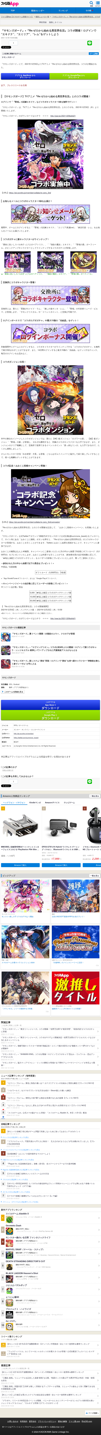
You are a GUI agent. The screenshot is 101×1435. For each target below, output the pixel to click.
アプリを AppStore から (25, 76)
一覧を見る (94, 796)
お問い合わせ (12, 1421)
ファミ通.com (74, 1421)
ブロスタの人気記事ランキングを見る (15, 1179)
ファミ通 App (10, 4)
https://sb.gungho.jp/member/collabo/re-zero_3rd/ (30, 192)
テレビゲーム (69, 802)
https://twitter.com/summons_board (26, 737)
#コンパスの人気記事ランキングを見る (16, 1137)
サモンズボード (7, 770)
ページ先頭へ (93, 1413)
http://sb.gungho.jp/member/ (24, 733)
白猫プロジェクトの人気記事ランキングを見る (18, 1160)
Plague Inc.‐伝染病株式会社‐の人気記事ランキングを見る (21, 1170)
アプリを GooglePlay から (73, 76)
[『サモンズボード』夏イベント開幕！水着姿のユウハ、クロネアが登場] (38, 640)
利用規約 (23, 1421)
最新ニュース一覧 (42, 16)
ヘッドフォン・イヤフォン (14, 802)
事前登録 (43, 22)
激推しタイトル (55, 22)
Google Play (51, 715)
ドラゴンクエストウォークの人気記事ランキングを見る (21, 1150)
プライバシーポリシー (47, 1421)
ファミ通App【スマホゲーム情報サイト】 (17, 16)
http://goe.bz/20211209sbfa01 (63, 115)
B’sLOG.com (87, 1421)
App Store (51, 705)
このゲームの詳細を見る (13, 691)
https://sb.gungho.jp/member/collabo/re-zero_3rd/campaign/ (34, 522)
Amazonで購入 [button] (20, 865)
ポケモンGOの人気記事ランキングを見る (16, 1192)
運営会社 (32, 1421)
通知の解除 (62, 1421)
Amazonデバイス (52, 802)
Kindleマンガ (35, 802)
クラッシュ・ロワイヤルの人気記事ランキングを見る (20, 1202)
